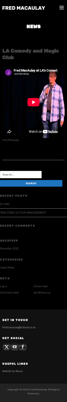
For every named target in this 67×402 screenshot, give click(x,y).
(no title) (4, 204)
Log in (3, 286)
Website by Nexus (12, 371)
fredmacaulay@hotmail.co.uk (19, 327)
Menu (61, 7)
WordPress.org (42, 292)
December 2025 (9, 248)
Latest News (7, 267)
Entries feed (41, 286)
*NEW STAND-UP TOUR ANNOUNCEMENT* (23, 212)
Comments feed (9, 292)
